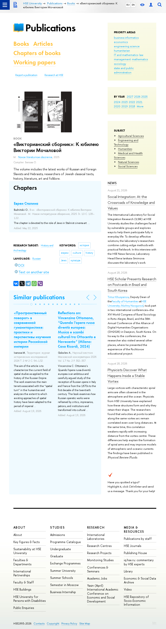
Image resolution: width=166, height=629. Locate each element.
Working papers (34, 62)
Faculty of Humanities (125, 301)
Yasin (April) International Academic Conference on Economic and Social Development (102, 593)
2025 (144, 96)
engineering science (127, 46)
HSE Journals (132, 546)
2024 (117, 102)
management (122, 59)
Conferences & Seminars (97, 569)
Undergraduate (60, 549)
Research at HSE (54, 75)
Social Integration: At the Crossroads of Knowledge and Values (131, 202)
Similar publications (39, 297)
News (112, 183)
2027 (130, 96)
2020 (117, 106)
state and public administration (124, 70)
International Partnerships (22, 573)
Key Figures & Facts (26, 542)
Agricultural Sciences (131, 136)
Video (128, 589)
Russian (36, 258)
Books (21, 44)
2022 (132, 102)
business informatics (126, 38)
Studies (57, 527)
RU (128, 4)
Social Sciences (127, 166)
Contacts (39, 623)
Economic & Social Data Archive (140, 580)
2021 (139, 102)
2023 (124, 102)
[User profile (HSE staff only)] (151, 5)
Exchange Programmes (65, 563)
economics (121, 42)
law (141, 55)
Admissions (57, 535)
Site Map (84, 623)
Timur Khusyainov (118, 297)
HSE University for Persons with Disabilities (29, 599)
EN (133, 4)
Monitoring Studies (100, 560)
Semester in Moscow (64, 585)
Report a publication (26, 75)
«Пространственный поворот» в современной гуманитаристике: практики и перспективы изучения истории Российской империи (32, 330)
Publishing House (135, 553)
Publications (50, 27)
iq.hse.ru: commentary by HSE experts (139, 562)
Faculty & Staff (23, 582)
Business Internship (63, 592)
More (140, 106)
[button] (31, 304)
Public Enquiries (23, 608)
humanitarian (122, 50)
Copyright (53, 623)
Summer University (63, 571)
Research (96, 527)
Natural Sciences (128, 162)
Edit (154, 622)
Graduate (56, 556)
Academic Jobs (97, 578)
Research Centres (99, 546)
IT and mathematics (126, 55)
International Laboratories (96, 537)
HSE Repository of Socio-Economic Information (136, 601)
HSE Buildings (22, 589)
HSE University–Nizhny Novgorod (127, 303)
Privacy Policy (69, 623)
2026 (137, 96)
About (19, 527)
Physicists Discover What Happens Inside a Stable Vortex (127, 375)
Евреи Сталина (26, 203)
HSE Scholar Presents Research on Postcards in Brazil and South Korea (132, 284)
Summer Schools (61, 578)
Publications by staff (138, 539)
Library (128, 571)
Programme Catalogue (65, 542)
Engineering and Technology (126, 142)
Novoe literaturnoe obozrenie (35, 157)
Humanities (125, 149)
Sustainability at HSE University (27, 551)
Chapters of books (37, 53)
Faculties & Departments (22, 562)
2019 (124, 106)
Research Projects (99, 553)
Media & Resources (134, 529)
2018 (132, 106)
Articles (43, 44)
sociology (120, 64)
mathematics (140, 59)
